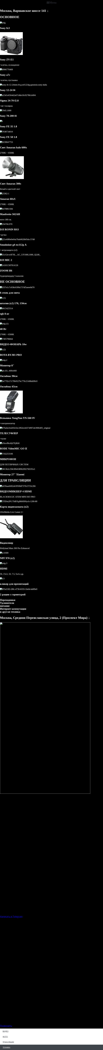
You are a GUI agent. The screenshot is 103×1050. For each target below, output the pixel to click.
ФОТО (5, 1036)
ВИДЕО (5, 1031)
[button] (51, 2)
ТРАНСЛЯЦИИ (8, 1042)
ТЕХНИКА (6, 1047)
